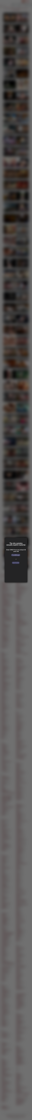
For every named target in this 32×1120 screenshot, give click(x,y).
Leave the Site (16, 562)
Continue (16, 555)
